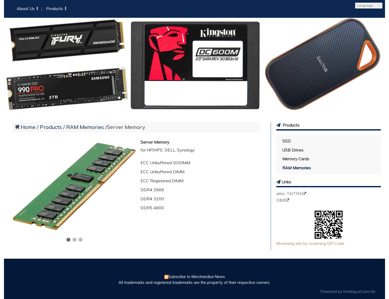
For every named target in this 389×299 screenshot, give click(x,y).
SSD (286, 141)
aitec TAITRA (289, 194)
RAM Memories (296, 167)
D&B (280, 200)
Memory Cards (295, 158)
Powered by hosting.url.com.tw (348, 291)
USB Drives (293, 150)
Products (51, 127)
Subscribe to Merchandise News (197, 276)
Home (28, 127)
